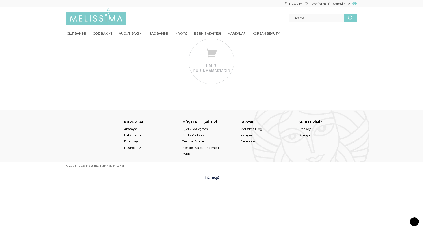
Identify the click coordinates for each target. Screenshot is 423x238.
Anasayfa (130, 129)
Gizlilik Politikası (193, 135)
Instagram (248, 135)
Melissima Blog (251, 129)
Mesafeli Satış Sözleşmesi (200, 147)
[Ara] (350, 18)
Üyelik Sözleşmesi (195, 129)
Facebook (248, 141)
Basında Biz (132, 147)
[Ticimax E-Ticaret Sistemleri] (211, 178)
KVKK (186, 154)
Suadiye (304, 135)
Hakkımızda (132, 135)
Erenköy (305, 129)
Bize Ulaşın (132, 141)
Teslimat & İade (193, 141)
